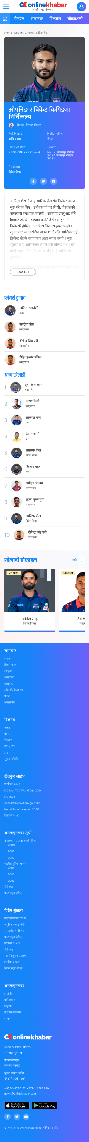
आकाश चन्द (33, 418)
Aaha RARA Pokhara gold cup (22, 803)
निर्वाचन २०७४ (12, 943)
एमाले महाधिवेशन (13, 968)
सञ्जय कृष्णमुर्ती (35, 500)
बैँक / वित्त (9, 746)
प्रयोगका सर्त (10, 1000)
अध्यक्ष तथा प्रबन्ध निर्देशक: (17, 1047)
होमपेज (19, 19)
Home (8, 32)
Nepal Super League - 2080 (21, 809)
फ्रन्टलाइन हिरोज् (13, 893)
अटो (6, 752)
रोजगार (8, 740)
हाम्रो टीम (8, 993)
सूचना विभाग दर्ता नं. (14, 1073)
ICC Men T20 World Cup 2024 (23, 790)
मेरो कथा (8, 887)
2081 (11, 851)
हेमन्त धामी (32, 434)
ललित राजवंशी (28, 308)
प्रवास (7, 696)
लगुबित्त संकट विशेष (14, 924)
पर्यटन (7, 734)
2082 (11, 857)
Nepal (51, 152)
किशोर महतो (33, 467)
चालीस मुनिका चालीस (15, 863)
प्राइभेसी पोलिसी (12, 1012)
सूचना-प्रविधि (11, 759)
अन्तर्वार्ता (9, 677)
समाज (7, 658)
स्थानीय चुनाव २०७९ (15, 956)
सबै (74, 560)
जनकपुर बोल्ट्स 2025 (60, 156)
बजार (7, 727)
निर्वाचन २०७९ (12, 962)
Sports (18, 32)
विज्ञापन (8, 1006)
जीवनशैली (75, 19)
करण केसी (33, 401)
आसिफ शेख (33, 450)
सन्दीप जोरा (26, 324)
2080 (11, 845)
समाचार (37, 19)
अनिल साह (30, 619)
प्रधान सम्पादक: (11, 1060)
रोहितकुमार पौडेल (30, 357)
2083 (11, 880)
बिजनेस (55, 19)
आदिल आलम (34, 483)
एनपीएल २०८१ (12, 784)
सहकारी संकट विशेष (15, 918)
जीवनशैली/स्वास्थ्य (14, 690)
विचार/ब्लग (10, 665)
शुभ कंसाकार (33, 385)
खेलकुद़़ (8, 683)
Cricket (29, 32)
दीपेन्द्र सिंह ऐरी (28, 341)
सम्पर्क (7, 1018)
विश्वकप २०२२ (11, 815)
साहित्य (8, 671)
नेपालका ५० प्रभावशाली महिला (20, 840)
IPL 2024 (9, 796)
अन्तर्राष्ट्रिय (9, 702)
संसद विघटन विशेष (14, 931)
